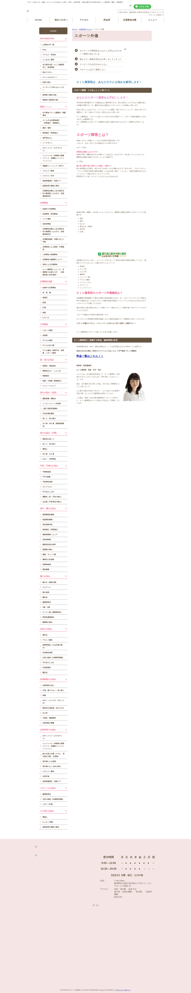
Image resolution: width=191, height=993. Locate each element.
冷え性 (45, 713)
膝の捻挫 (46, 592)
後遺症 (45, 297)
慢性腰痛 (46, 569)
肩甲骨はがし (48, 138)
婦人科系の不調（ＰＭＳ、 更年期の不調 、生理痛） (54, 754)
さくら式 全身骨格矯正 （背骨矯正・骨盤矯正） (53, 121)
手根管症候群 (48, 481)
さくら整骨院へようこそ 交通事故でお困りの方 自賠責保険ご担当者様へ (53, 272)
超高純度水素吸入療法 (51, 185)
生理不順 (46, 776)
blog (44, 49)
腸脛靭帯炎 (47, 602)
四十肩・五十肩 (48, 454)
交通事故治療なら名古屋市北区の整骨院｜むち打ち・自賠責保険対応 (53, 193)
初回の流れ (47, 82)
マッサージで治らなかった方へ (53, 88)
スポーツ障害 (48, 330)
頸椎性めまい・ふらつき (52, 370)
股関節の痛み (48, 549)
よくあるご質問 (48, 59)
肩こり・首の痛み (49, 418)
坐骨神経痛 (47, 539)
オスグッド (47, 587)
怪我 (44, 302)
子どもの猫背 (48, 340)
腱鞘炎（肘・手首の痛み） (52, 496)
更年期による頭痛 (49, 761)
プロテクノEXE (48, 175)
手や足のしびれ (48, 491)
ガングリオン (48, 486)
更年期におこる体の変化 (52, 766)
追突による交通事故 (50, 264)
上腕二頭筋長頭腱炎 (50, 408)
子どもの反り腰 (48, 345)
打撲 (44, 307)
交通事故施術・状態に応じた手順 (53, 240)
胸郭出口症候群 (48, 559)
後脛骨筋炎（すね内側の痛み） (52, 646)
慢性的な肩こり (48, 439)
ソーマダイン (48, 143)
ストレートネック (49, 385)
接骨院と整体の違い (50, 95)
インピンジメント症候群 (52, 403)
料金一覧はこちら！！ (89, 355)
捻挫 (44, 312)
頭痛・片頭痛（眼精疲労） (52, 380)
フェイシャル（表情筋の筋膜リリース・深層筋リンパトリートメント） (53, 158)
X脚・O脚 (46, 607)
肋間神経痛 (47, 564)
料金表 (107, 20)
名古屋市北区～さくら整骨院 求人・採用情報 (53, 65)
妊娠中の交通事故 (49, 209)
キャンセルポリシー (50, 77)
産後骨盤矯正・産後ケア (52, 180)
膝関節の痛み (48, 622)
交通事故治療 (129, 20)
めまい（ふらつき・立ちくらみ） (53, 701)
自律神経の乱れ (48, 685)
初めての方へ (61, 20)
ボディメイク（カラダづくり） (52, 149)
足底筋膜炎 (47, 667)
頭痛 (44, 695)
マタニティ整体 (48, 170)
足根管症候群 (48, 652)
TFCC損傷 (46, 476)
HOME (38, 20)
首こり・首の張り (49, 444)
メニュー (152, 20)
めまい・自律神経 (49, 459)
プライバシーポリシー (123, 990)
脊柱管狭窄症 (48, 524)
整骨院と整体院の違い (51, 100)
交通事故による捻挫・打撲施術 (53, 248)
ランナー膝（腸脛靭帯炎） (52, 612)
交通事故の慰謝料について (52, 259)
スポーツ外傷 (48, 804)
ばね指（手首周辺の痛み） (52, 501)
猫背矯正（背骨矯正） (51, 133)
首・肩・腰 (47, 292)
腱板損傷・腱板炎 (49, 398)
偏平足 (45, 635)
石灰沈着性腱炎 (48, 413)
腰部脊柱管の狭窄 (49, 544)
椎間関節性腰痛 (48, 514)
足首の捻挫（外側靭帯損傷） (53, 657)
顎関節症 (46, 375)
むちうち (46, 317)
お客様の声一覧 (48, 44)
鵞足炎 (45, 597)
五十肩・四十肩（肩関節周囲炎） (53, 424)
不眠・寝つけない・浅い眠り (53, 690)
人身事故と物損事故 (50, 254)
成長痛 (45, 335)
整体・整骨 (47, 128)
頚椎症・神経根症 (49, 366)
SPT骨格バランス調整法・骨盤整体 (54, 113)
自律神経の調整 (48, 723)
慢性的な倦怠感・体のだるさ (53, 708)
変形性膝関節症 (48, 617)
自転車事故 (47, 224)
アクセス (84, 20)
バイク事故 (47, 219)
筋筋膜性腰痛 (48, 519)
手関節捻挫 (47, 471)
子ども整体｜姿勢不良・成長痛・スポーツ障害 (53, 351)
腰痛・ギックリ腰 (49, 554)
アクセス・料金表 (49, 54)
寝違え (45, 449)
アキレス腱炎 (48, 640)
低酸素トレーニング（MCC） (54, 165)
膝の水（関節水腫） (50, 582)
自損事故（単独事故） (51, 214)
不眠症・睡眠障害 (49, 718)
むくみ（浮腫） (48, 822)
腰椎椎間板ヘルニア (50, 534)
